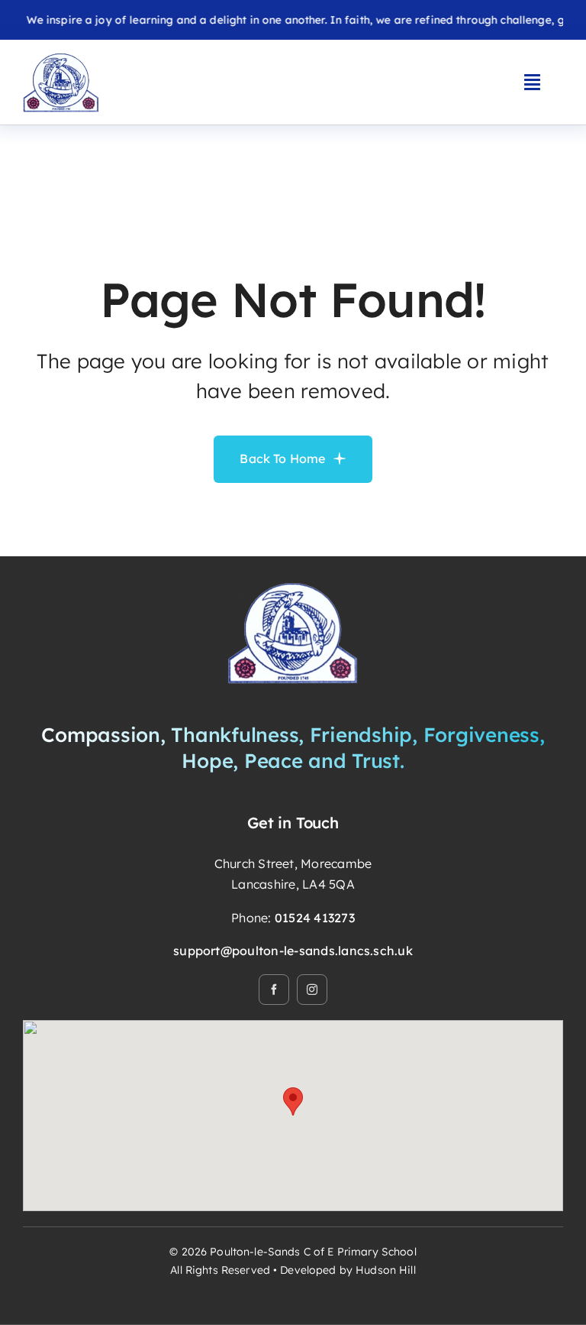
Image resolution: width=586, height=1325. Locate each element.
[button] (293, 1101)
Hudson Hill (386, 1270)
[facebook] (274, 989)
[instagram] (312, 989)
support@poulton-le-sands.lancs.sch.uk (293, 950)
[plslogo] (61, 58)
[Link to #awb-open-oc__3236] (532, 82)
